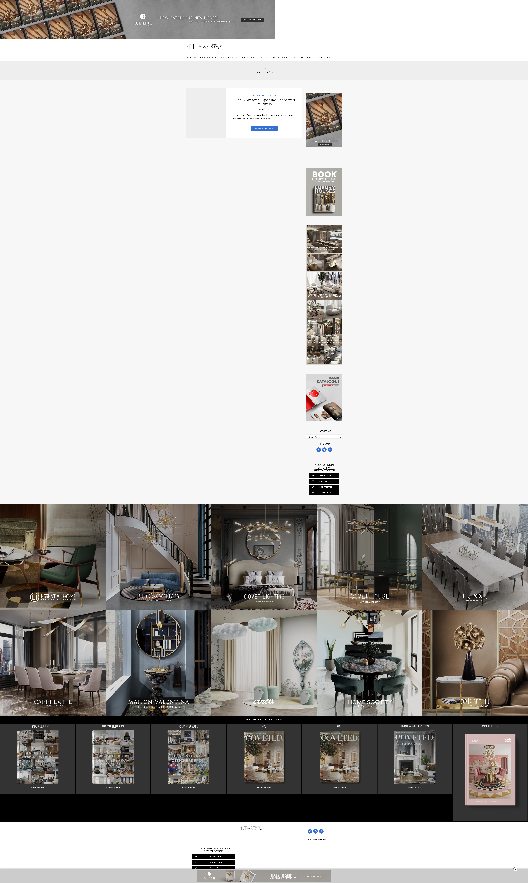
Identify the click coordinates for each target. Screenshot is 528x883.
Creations (192, 57)
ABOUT (308, 840)
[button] (525, 774)
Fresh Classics (306, 57)
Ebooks (320, 57)
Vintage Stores (229, 57)
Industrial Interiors (268, 57)
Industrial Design (209, 57)
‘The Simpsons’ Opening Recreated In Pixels (264, 102)
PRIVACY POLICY (319, 840)
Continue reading (264, 129)
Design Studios (247, 57)
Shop (328, 57)
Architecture (289, 57)
